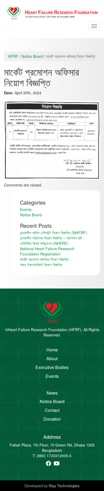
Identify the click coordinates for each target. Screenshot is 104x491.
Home (52, 350)
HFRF (13, 56)
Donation (52, 419)
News (52, 393)
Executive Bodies (52, 367)
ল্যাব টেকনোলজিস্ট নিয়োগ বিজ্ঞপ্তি (41, 264)
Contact (52, 410)
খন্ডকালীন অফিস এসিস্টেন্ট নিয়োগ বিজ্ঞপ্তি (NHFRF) (53, 232)
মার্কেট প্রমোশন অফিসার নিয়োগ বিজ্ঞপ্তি (44, 259)
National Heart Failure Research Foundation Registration (47, 251)
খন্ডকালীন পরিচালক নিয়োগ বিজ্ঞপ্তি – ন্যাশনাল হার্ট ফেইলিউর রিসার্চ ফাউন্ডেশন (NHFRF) (51, 240)
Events (25, 209)
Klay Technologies (64, 485)
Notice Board (32, 56)
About (52, 359)
